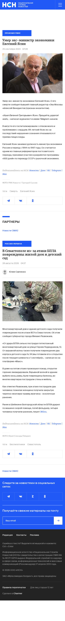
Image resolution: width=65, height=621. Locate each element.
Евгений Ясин (27, 191)
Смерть (14, 191)
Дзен (43, 170)
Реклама (34, 535)
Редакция (7, 535)
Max (4, 174)
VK (48, 170)
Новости (34, 170)
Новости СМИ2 (10, 230)
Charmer (18, 593)
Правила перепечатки (14, 587)
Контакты (21, 535)
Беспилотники (17, 444)
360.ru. (43, 411)
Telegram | (57, 170)
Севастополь (34, 444)
